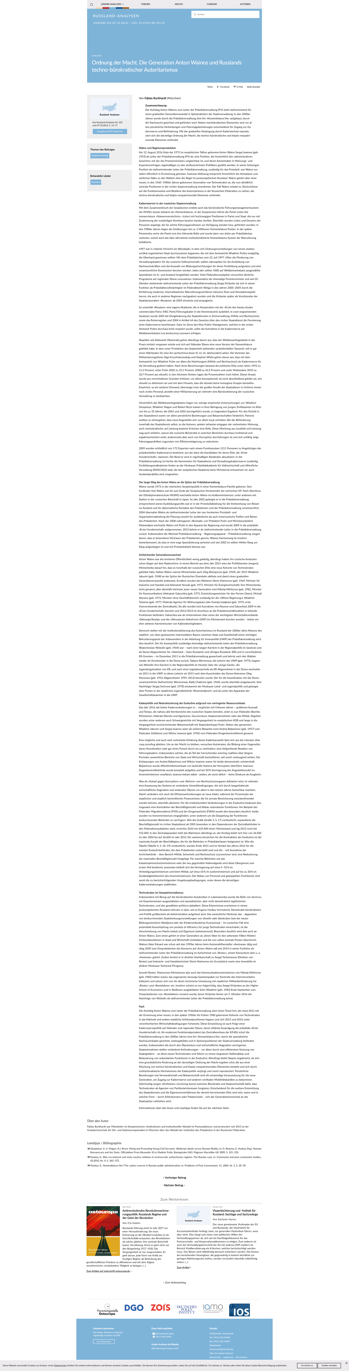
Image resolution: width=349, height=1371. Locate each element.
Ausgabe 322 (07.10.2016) (111, 23)
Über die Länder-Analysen (221, 1353)
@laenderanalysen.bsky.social (164, 1348)
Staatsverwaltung (99, 155)
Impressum (228, 1357)
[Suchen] (195, 14)
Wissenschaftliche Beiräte (221, 1349)
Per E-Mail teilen (163, 1337)
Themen (145, 4)
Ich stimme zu (307, 1366)
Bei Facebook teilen (164, 1334)
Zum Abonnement (104, 1341)
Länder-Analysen (111, 4)
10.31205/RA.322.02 (152, 23)
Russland (95, 182)
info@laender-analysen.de (221, 1334)
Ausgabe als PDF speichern (110, 131)
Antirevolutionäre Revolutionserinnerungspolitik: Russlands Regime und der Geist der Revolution (145, 1214)
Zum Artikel (183, 1267)
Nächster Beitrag (173, 1185)
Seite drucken (253, 87)
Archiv (179, 4)
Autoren (245, 4)
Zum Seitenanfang (175, 1282)
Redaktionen (215, 1345)
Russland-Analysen (116, 16)
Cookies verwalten (329, 1366)
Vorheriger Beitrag (175, 1177)
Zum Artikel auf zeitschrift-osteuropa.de (108, 1271)
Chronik (212, 4)
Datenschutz (215, 1357)
